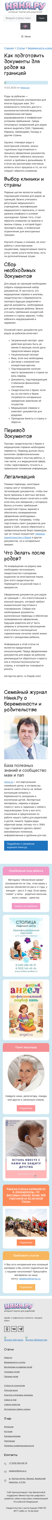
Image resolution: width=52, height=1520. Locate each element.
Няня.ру (8, 782)
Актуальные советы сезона (17, 1409)
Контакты (10, 1455)
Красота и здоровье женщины (18, 1395)
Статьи (9, 1349)
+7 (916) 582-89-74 (18, 1463)
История (8, 1431)
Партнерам (9, 1441)
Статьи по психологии (14, 1385)
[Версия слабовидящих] (25, 26)
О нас (7, 1418)
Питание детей (11, 1376)
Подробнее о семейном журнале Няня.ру (20, 845)
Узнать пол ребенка (26, 906)
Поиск (42, 18)
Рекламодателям (12, 1436)
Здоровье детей (12, 1372)
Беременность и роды (14, 1362)
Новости (8, 1357)
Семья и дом (10, 1400)
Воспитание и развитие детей (18, 1367)
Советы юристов (12, 1404)
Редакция (8, 1427)
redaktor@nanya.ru (29, 1278)
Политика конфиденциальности (19, 1445)
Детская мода (11, 1390)
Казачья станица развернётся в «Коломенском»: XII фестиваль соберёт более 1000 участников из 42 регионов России (26, 1195)
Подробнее (26, 1108)
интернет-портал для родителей (19, 1311)
